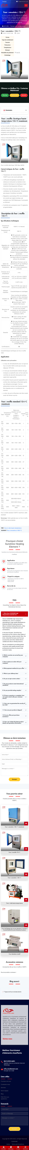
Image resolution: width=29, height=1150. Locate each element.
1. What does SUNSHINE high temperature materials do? (10, 614)
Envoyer (14, 779)
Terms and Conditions (18, 1144)
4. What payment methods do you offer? (13, 668)
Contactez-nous (5, 1084)
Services (3, 1087)
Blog (2, 1094)
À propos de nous (6, 1081)
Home (8, 1144)
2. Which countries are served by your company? (12, 656)
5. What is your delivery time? (10, 673)
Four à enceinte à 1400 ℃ (14, 530)
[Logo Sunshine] (4, 5)
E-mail (18, 1149)
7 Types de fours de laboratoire (12, 992)
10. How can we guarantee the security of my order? (13, 704)
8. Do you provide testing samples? (11, 690)
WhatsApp (10, 1149)
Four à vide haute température (12, 528)
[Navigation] (26, 5)
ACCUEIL (6, 26)
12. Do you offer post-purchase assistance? (10, 716)
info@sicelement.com (23, 1)
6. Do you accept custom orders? (11, 678)
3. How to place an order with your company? (11, 662)
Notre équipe (4, 1090)
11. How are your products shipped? (12, 710)
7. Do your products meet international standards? (12, 684)
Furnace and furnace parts (17, 26)
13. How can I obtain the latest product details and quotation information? (13, 722)
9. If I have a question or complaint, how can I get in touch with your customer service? (13, 697)
